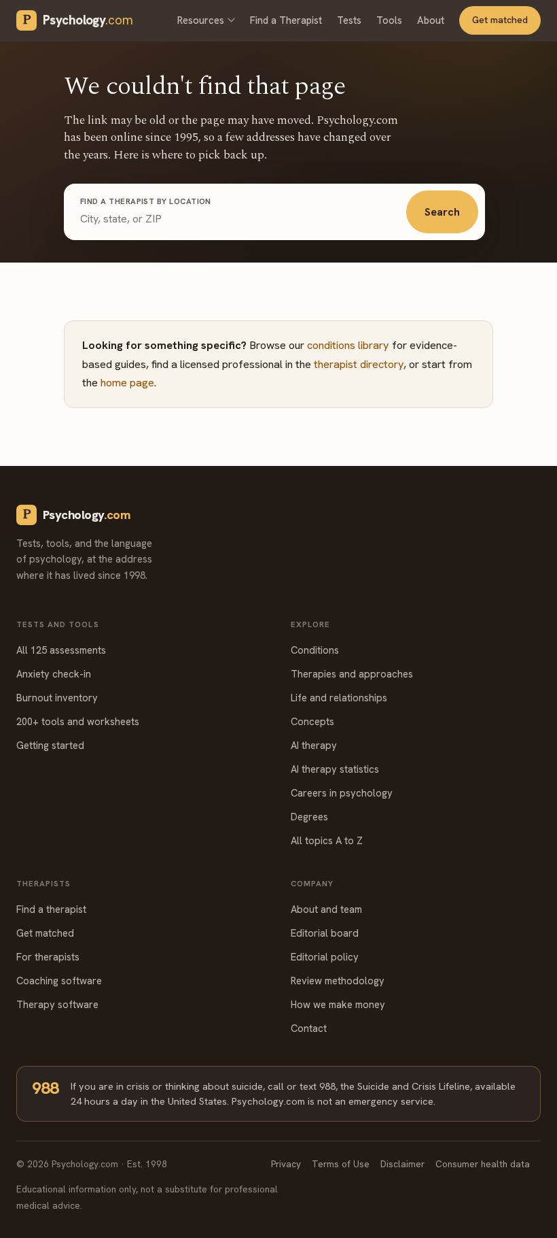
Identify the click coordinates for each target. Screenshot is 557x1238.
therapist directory (358, 364)
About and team (326, 909)
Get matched (500, 20)
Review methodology (337, 980)
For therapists (47, 956)
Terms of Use (341, 1164)
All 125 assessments (61, 649)
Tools (389, 20)
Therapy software (57, 1004)
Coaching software (59, 980)
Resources (200, 20)
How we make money (338, 1004)
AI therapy (314, 745)
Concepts (312, 721)
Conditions (315, 649)
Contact (309, 1028)
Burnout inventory (57, 697)
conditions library (348, 345)
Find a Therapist (286, 20)
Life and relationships (339, 697)
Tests (349, 20)
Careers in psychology (342, 792)
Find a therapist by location (145, 201)
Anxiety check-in (53, 673)
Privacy (286, 1164)
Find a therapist (51, 909)
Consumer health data (482, 1164)
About (430, 20)
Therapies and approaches (352, 673)
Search (442, 212)
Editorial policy (325, 956)
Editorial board (325, 932)
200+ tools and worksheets (77, 721)
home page (127, 382)
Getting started (50, 745)
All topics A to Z (327, 840)
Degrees (309, 816)
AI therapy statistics (335, 769)
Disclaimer (402, 1164)
